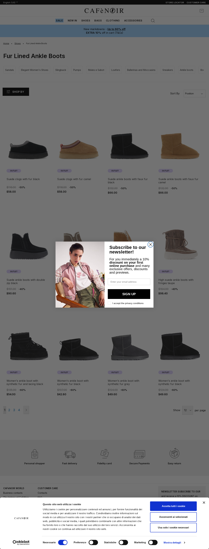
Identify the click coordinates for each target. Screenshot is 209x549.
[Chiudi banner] (204, 502)
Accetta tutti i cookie (173, 506)
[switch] (93, 542)
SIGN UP (129, 294)
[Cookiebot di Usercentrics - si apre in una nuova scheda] (21, 542)
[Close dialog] (150, 244)
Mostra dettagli (172, 542)
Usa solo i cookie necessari (173, 527)
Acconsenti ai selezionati (173, 516)
